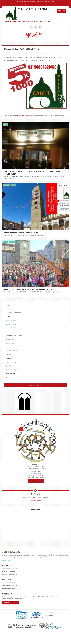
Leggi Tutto (6, 561)
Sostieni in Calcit (36, 500)
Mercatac (6, 185)
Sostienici (9, 332)
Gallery (8, 354)
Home (7, 305)
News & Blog (10, 373)
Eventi (5, 242)
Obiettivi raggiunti (24, 4)
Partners (8, 347)
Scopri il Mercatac (47, 4)
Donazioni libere (35, 4)
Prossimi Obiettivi (10, 324)
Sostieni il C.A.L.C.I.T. (10, 602)
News (5, 124)
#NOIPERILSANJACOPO (13, 313)
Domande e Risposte (11, 351)
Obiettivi (8, 316)
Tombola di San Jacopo (12, 370)
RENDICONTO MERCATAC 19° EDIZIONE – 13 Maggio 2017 (28, 289)
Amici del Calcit (10, 343)
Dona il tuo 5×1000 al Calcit (13, 336)
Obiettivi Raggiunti (11, 320)
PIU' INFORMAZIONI (35, 481)
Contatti (8, 377)
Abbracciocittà (9, 366)
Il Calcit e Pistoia (10, 328)
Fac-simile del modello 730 (18, 116)
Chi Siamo (8, 309)
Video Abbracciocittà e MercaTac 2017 (21, 233)
